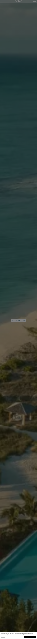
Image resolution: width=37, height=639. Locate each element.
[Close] (36, 634)
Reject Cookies (33, 637)
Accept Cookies (27, 637)
